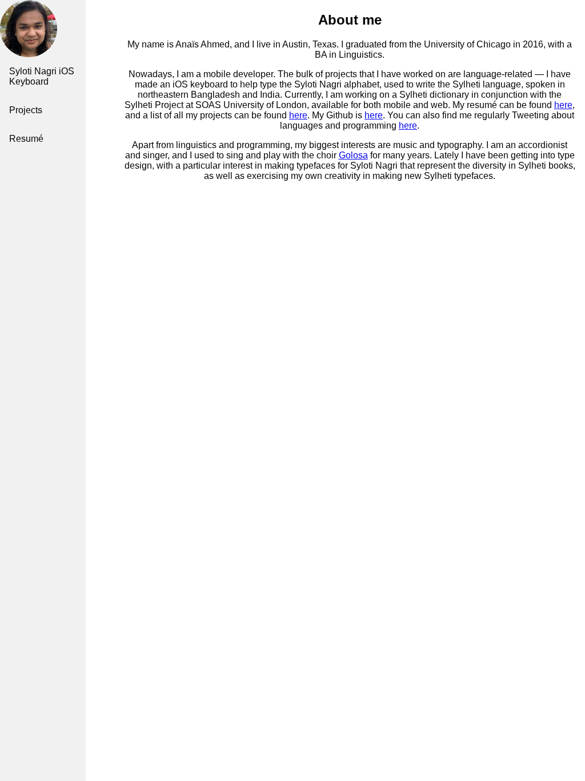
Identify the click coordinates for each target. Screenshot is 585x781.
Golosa (353, 155)
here (563, 105)
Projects (25, 110)
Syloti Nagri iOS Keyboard (41, 76)
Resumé (26, 139)
